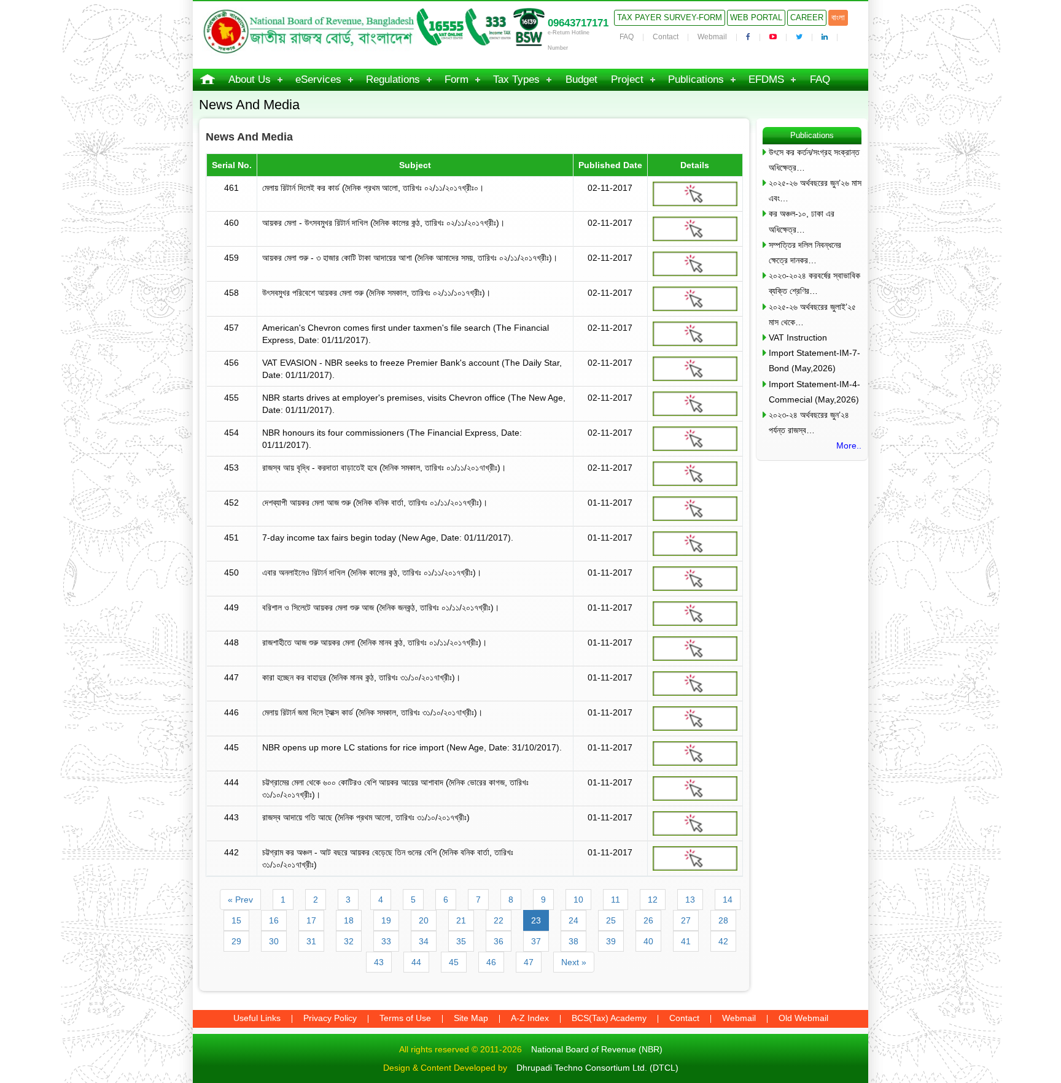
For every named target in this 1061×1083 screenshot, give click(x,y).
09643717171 (578, 23)
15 (236, 920)
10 (578, 899)
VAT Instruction (798, 337)
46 (491, 962)
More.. (848, 445)
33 (386, 941)
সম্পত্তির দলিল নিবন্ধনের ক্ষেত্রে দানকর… (805, 252)
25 (611, 920)
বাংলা (838, 17)
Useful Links (257, 1018)
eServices (318, 79)
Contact (665, 37)
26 (648, 920)
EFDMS (766, 79)
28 (723, 920)
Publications (696, 79)
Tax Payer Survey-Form (669, 17)
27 (686, 920)
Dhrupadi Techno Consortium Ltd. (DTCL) (597, 1068)
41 (686, 941)
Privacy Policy (330, 1018)
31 (311, 941)
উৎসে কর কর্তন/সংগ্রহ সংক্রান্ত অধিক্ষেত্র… (814, 159)
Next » (573, 962)
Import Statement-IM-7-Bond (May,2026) (814, 360)
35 (461, 941)
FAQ (627, 37)
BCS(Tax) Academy (609, 1018)
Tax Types (516, 79)
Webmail (712, 37)
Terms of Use (405, 1018)
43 (379, 962)
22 (498, 920)
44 (416, 962)
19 (386, 920)
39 (611, 941)
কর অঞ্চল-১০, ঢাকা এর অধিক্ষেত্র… (801, 221)
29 (236, 941)
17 (311, 920)
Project (627, 79)
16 (274, 920)
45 (454, 962)
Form (456, 79)
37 (536, 941)
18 (349, 920)
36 (498, 941)
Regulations (393, 79)
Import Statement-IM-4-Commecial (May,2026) (814, 391)
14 (728, 899)
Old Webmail (803, 1018)
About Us (249, 79)
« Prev (240, 899)
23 (536, 920)
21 (461, 920)
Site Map (471, 1018)
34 (424, 941)
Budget (581, 79)
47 (529, 962)
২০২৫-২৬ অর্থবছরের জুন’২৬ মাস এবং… (815, 190)
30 (274, 941)
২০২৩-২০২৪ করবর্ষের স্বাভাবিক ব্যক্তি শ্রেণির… (814, 283)
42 (723, 941)
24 (573, 920)
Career (806, 17)
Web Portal (756, 17)
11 (615, 899)
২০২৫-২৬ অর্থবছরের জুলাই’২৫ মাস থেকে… (812, 314)
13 (690, 899)
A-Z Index (530, 1018)
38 (573, 941)
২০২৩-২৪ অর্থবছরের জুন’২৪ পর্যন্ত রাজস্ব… (809, 422)
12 (653, 899)
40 (648, 941)
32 (349, 941)
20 (424, 920)
